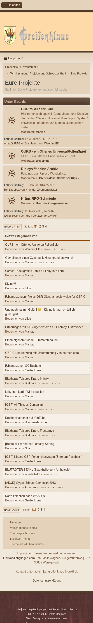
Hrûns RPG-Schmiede (38, 198)
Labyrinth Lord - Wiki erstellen (24, 391)
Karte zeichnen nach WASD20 (25, 496)
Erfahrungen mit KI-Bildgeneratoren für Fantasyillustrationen (44, 327)
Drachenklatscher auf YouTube (25, 417)
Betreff (9, 236)
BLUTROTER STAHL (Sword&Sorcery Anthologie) (37, 469)
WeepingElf (51, 143)
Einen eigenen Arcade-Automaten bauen (31, 340)
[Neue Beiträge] (12, 121)
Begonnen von (27, 236)
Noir (27, 448)
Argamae (30, 487)
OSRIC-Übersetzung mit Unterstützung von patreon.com (42, 353)
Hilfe (18, 609)
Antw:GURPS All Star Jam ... (21, 143)
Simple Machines (57, 614)
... (59, 249)
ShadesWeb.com (57, 618)
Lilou (28, 288)
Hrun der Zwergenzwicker (41, 189)
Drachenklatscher (36, 422)
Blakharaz (31, 383)
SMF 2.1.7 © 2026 (36, 614)
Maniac (40, 132)
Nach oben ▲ (69, 609)
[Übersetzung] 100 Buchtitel (23, 365)
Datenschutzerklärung (47, 580)
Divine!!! (10, 283)
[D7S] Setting (12, 215)
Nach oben (11, 509)
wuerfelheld (32, 474)
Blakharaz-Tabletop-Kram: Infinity (27, 378)
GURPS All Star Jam (37, 109)
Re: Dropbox (12, 189)
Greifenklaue (47, 178)
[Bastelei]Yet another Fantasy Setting (29, 444)
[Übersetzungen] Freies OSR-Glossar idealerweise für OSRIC (45, 296)
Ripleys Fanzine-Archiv (39, 169)
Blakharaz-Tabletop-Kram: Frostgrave (29, 430)
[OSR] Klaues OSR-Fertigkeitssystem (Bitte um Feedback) (43, 456)
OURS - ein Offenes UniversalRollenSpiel (53, 151)
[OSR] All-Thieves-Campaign (24, 404)
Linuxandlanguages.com (19, 558)
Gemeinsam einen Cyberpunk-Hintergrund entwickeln (39, 257)
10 (59, 487)
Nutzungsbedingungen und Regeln (41, 609)
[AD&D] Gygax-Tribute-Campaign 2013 (30, 482)
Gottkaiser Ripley (68, 178)
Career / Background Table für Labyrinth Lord (34, 271)
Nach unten (12, 226)
